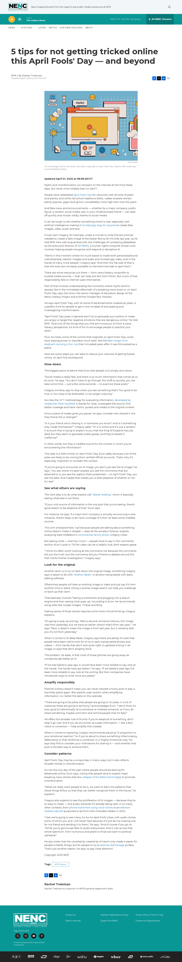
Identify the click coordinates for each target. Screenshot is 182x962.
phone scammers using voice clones (91, 807)
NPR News (60, 864)
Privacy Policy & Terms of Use (149, 915)
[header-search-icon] (169, 7)
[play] (12, 19)
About (89, 27)
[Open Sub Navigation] (17, 28)
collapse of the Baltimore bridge (101, 777)
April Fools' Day (82, 194)
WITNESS (83, 245)
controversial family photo (93, 534)
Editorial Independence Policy (114, 915)
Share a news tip (73, 921)
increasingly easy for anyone (99, 225)
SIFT (61, 400)
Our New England (71, 27)
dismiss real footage (112, 845)
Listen (42, 27)
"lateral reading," (102, 494)
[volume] (19, 19)
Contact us (70, 915)
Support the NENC (109, 921)
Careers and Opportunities (148, 921)
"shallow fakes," (82, 574)
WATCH (53, 27)
